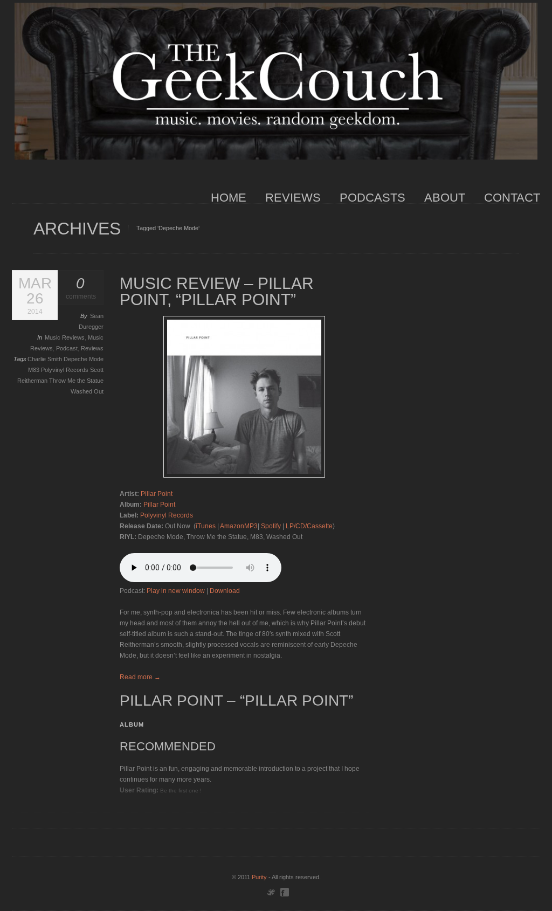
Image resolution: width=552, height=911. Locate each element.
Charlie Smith (45, 359)
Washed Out (87, 391)
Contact (512, 197)
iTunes (206, 526)
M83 (34, 370)
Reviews (293, 197)
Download (225, 591)
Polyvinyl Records (65, 370)
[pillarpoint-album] (244, 397)
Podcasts (372, 197)
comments (81, 288)
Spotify (271, 526)
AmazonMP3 (239, 526)
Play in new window (176, 591)
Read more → (140, 677)
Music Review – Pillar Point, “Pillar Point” (217, 291)
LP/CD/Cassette (309, 526)
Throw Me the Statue (76, 380)
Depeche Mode (84, 359)
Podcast (67, 348)
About (444, 197)
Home (228, 197)
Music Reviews (65, 337)
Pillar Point (156, 494)
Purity (259, 877)
